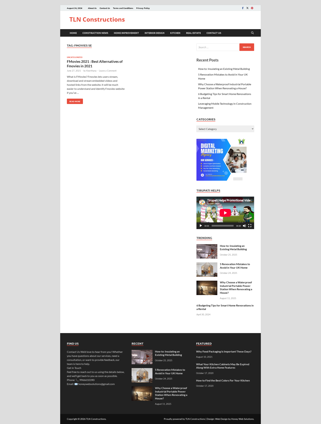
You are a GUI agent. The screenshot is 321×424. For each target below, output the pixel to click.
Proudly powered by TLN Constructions (184, 418)
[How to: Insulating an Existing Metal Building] (206, 246)
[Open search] (252, 33)
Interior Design (155, 32)
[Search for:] (225, 47)
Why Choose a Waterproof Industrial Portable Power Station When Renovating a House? (236, 287)
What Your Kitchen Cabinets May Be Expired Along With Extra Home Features (222, 366)
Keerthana (91, 70)
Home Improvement (126, 32)
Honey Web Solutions (242, 418)
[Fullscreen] (249, 225)
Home (73, 32)
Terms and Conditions (123, 8)
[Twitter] (247, 8)
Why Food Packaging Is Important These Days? (223, 351)
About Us (92, 8)
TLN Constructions (97, 19)
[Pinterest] (252, 8)
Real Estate (193, 32)
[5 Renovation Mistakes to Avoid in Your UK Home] (206, 264)
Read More (73, 101)
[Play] (200, 225)
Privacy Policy (143, 8)
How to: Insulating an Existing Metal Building (224, 68)
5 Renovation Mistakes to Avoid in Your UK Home (235, 265)
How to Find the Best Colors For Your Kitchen (223, 380)
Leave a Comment (108, 70)
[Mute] (244, 225)
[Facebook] (243, 8)
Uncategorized (74, 57)
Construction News (95, 32)
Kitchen (175, 32)
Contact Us (105, 8)
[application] (225, 213)
